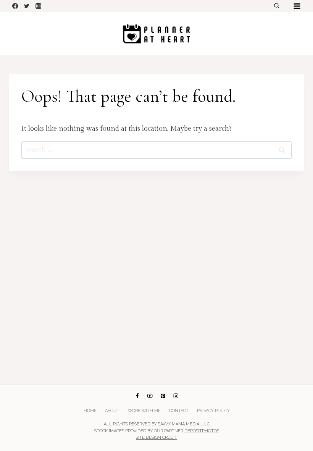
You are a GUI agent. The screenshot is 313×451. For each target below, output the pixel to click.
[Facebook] (15, 6)
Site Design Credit (156, 437)
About (112, 410)
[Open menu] (297, 6)
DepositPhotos (201, 430)
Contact (179, 410)
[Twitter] (27, 6)
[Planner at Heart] (156, 34)
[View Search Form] (276, 6)
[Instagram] (38, 6)
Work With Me (144, 410)
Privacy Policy (213, 410)
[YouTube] (150, 396)
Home (90, 410)
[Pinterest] (163, 396)
